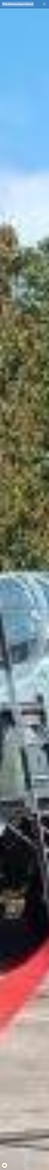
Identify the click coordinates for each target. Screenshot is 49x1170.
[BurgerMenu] (44, 4)
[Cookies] (4, 1165)
